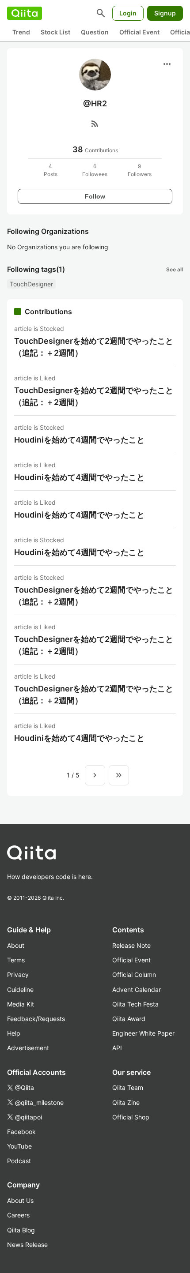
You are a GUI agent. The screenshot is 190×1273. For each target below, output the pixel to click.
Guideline (20, 989)
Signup (165, 13)
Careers (18, 1215)
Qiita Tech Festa (135, 1004)
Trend (21, 32)
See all (174, 269)
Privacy (18, 974)
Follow (95, 196)
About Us (20, 1200)
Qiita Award (128, 1018)
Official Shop (130, 1117)
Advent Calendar (136, 989)
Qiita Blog (21, 1230)
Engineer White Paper (143, 1033)
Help (13, 1033)
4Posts (50, 170)
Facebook (21, 1131)
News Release (27, 1244)
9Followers (140, 170)
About (15, 945)
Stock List (55, 32)
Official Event (139, 32)
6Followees (94, 170)
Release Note (131, 945)
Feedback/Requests (36, 1018)
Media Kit (20, 1004)
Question (95, 32)
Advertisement (28, 1047)
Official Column (134, 974)
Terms (16, 960)
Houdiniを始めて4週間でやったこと (79, 439)
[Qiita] (24, 13)
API (117, 1047)
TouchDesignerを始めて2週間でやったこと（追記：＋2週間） (93, 346)
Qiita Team (127, 1087)
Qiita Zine (126, 1102)
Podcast (19, 1160)
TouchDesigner (31, 284)
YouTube (19, 1146)
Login (128, 13)
